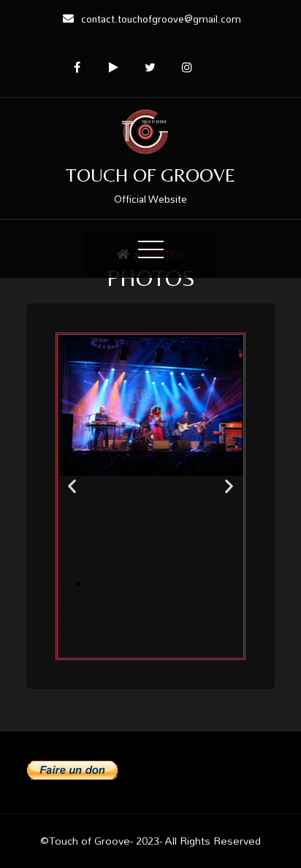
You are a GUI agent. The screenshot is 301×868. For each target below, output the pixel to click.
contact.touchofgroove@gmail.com (161, 19)
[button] (72, 485)
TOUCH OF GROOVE (150, 175)
